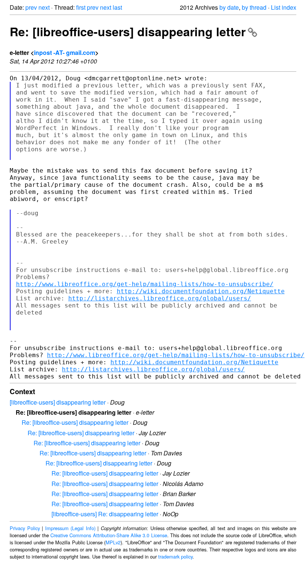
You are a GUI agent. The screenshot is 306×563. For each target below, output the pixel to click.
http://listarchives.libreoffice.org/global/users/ (159, 298)
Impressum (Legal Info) (70, 528)
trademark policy (175, 556)
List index (283, 7)
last (117, 7)
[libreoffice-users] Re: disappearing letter (104, 514)
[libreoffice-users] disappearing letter (58, 402)
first (80, 7)
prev (31, 7)
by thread (254, 7)
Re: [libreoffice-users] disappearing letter (128, 31)
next (44, 7)
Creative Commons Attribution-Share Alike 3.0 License (108, 535)
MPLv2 (113, 542)
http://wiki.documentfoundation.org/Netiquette (201, 291)
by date (229, 7)
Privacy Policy (25, 528)
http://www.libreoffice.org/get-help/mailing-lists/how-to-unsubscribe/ (145, 284)
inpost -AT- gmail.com (64, 52)
